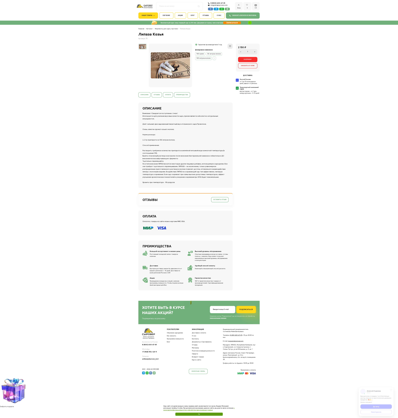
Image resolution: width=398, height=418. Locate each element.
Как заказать (171, 336)
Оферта (195, 354)
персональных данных (218, 318)
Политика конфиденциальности (203, 351)
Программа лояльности (175, 339)
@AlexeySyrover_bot (150, 359)
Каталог (149, 29)
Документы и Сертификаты (202, 342)
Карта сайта (196, 360)
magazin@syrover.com (219, 5)
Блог (193, 15)
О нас (219, 15)
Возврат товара (198, 357)
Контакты (195, 339)
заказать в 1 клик (248, 65)
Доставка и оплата (199, 333)
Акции (180, 15)
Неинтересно (376, 412)
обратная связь (198, 371)
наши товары (147, 15)
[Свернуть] (391, 389)
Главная (141, 29)
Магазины (195, 348)
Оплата (168, 94)
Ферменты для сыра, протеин (166, 29)
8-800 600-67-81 (236, 335)
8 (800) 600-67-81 (218, 3)
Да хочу (376, 406)
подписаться (246, 309)
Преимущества (182, 94)
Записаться (232, 23)
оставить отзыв (219, 199)
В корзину (248, 59)
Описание (144, 94)
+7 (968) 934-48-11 (149, 352)
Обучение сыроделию (175, 333)
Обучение (166, 15)
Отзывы (206, 15)
